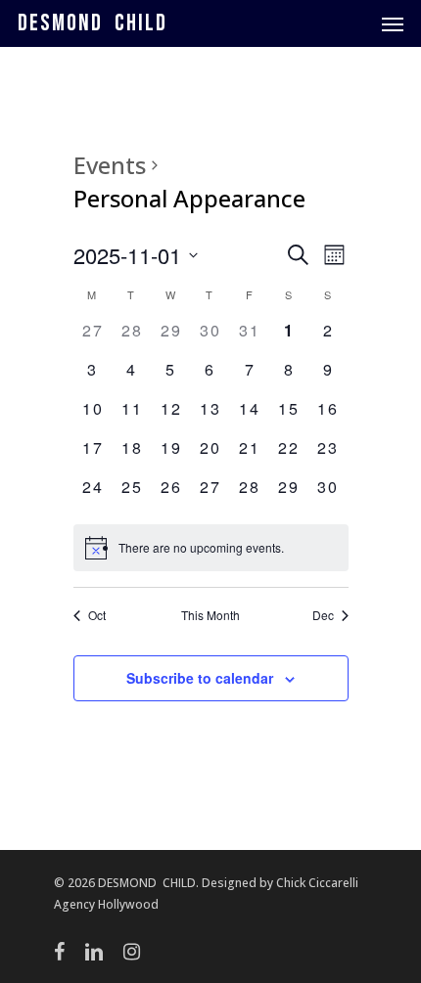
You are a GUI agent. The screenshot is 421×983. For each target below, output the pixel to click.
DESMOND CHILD (92, 23)
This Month (210, 615)
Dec (323, 615)
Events (109, 165)
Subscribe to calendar (199, 678)
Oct (97, 615)
